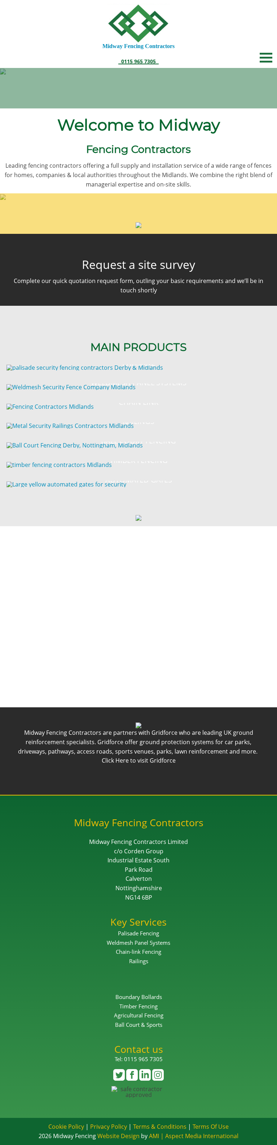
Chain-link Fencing (138, 951)
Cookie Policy (66, 1127)
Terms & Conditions (159, 1127)
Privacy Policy (108, 1127)
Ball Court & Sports (138, 1024)
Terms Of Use (211, 1127)
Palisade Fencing (138, 933)
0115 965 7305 (138, 61)
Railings (138, 961)
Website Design (118, 1136)
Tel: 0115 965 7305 (139, 1059)
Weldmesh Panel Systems (138, 942)
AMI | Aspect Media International (193, 1136)
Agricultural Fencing (138, 1015)
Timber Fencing (138, 1006)
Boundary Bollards (138, 996)
